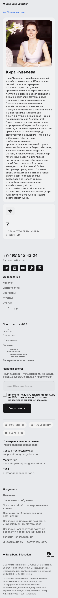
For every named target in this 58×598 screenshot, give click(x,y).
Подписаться (17, 408)
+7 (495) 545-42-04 (20, 255)
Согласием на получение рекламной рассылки (27, 398)
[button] (53, 4)
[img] (6, 268)
